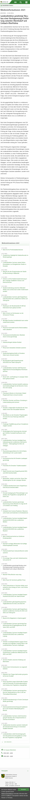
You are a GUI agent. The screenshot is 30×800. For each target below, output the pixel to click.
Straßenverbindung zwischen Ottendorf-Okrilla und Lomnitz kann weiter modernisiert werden (15, 289)
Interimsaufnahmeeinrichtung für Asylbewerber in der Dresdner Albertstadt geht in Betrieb (15, 708)
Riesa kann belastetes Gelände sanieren (14, 347)
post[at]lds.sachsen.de (14, 785)
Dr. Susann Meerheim (10, 750)
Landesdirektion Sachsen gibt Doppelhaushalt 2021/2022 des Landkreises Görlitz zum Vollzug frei (15, 298)
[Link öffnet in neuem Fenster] (4, 2)
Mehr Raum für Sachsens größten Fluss (14, 580)
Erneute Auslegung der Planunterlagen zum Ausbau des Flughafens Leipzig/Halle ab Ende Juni (15, 494)
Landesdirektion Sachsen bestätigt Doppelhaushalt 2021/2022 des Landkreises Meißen (15, 520)
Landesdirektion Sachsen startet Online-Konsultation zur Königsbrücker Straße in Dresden (14, 264)
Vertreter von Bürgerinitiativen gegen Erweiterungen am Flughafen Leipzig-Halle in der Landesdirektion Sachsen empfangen (15, 643)
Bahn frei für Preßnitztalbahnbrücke (13, 249)
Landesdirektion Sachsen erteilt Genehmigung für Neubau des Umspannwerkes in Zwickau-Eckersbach (15, 717)
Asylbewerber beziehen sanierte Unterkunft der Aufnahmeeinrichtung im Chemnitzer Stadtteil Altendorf (15, 726)
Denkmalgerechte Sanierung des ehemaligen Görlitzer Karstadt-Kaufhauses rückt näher (15, 433)
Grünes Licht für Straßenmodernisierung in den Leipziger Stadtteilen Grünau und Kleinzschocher (15, 280)
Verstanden (23, 789)
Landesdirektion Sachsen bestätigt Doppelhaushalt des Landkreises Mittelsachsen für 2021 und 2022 (15, 652)
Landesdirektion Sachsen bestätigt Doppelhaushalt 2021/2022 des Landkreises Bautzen (15, 529)
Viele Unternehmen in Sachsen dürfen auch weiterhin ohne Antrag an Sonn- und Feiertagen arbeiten (15, 587)
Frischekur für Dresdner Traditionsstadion (14, 465)
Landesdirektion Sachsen (7, 5)
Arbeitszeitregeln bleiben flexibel (12, 342)
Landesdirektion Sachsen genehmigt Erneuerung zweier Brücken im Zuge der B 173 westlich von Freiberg (15, 503)
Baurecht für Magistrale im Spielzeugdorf (14, 618)
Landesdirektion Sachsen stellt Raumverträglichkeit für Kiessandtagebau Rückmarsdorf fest (15, 369)
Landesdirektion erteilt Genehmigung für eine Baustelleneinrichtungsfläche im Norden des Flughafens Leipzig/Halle (15, 735)
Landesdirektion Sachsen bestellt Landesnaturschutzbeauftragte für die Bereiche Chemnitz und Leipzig (15, 386)
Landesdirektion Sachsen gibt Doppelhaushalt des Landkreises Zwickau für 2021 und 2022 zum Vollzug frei (15, 610)
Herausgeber (5, 770)
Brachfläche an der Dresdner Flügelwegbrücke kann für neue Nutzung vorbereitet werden (15, 416)
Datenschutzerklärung (7, 793)
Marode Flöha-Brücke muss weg (12, 574)
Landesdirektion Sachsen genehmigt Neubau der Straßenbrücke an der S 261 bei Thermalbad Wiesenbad (15, 692)
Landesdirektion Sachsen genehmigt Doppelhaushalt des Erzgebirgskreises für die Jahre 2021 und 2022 (15, 625)
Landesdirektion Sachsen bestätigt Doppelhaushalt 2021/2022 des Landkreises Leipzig (15, 634)
